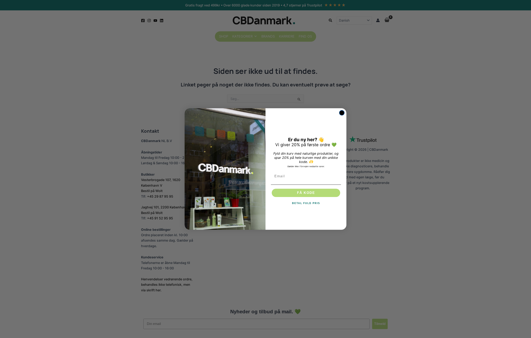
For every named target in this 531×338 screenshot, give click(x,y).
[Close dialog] (341, 112)
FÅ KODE (306, 193)
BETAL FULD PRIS (306, 203)
